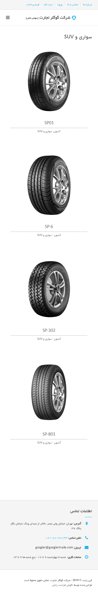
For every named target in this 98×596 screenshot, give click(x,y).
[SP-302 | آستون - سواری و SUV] (49, 289)
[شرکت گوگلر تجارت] (51, 17)
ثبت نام (48, 4)
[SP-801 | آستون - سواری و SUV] (49, 393)
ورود (59, 4)
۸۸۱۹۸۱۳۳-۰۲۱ (57, 538)
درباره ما (87, 4)
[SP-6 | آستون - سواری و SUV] (48, 186)
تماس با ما (72, 4)
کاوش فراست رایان (62, 585)
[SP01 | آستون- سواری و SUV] (49, 82)
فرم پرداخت (32, 4)
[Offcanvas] (9, 17)
